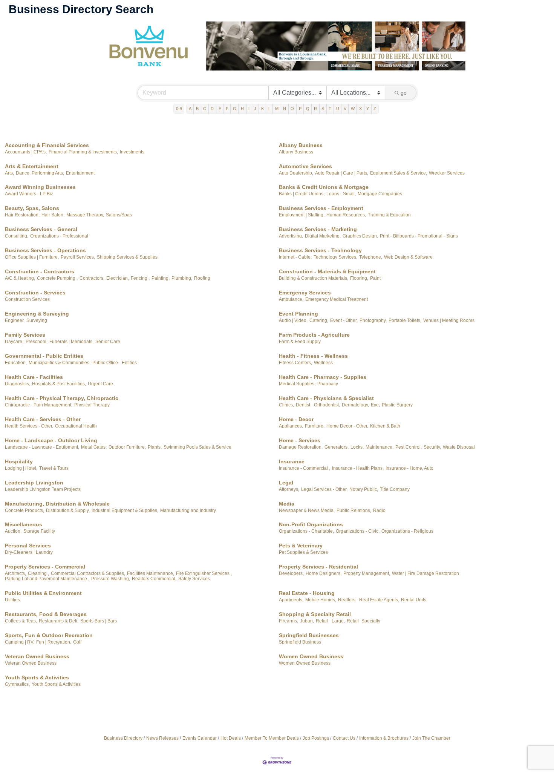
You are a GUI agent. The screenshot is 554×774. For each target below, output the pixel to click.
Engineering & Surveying (37, 314)
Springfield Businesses (309, 635)
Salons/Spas (119, 215)
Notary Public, (363, 489)
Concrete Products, (24, 510)
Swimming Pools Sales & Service (197, 447)
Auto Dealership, (296, 173)
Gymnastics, (17, 684)
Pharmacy (327, 383)
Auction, (13, 531)
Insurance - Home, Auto (409, 468)
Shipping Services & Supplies (127, 257)
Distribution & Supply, (68, 510)
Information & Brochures (384, 738)
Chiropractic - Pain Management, (38, 405)
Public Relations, (354, 510)
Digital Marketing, (323, 236)
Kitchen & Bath (385, 426)
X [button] (360, 108)
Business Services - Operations (45, 250)
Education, (16, 362)
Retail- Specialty (363, 621)
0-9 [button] (179, 108)
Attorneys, (289, 489)
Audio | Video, (293, 320)
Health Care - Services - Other (43, 419)
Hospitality (19, 461)
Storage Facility (39, 531)
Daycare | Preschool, (26, 341)
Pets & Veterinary (301, 546)
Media (286, 504)
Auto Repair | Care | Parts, (341, 173)
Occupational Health (76, 426)
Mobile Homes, (320, 599)
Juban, (307, 621)
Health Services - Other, (29, 426)
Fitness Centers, (295, 362)
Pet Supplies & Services (303, 552)
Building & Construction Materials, (313, 278)
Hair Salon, (52, 215)
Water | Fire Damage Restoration (425, 573)
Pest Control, (408, 447)
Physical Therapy (92, 405)
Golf (77, 642)
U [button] (337, 108)
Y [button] (367, 108)
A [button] (190, 108)
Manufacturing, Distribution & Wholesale (57, 504)
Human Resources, (346, 215)
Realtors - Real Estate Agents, (368, 599)
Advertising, (291, 236)
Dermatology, (355, 405)
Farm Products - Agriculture (314, 335)
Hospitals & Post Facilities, (59, 383)
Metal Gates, (94, 447)
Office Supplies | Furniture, (32, 257)
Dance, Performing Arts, (40, 173)
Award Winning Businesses (40, 187)
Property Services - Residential (318, 567)
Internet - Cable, (295, 257)
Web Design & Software (408, 257)
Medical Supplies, (297, 383)
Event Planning (298, 314)
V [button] (345, 108)
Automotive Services (305, 166)
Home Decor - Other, (347, 426)
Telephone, (370, 257)
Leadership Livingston (34, 483)
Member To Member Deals (272, 738)
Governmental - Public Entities (44, 356)
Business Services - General (41, 229)
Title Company (395, 489)
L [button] (269, 108)
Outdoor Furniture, (127, 447)
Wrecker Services (447, 173)
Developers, (291, 573)
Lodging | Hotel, (21, 468)
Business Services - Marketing (318, 229)
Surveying (36, 320)
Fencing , (140, 278)
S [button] (322, 108)
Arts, (9, 173)
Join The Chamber (431, 738)
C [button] (204, 108)
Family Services (25, 335)
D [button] (212, 108)
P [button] (300, 108)
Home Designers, (323, 573)
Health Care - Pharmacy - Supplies (322, 377)
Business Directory (123, 738)
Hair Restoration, (22, 215)
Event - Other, (344, 320)
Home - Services (299, 440)
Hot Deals (230, 738)
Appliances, (291, 426)
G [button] (234, 108)
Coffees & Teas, (21, 621)
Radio (379, 510)
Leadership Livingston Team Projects (43, 489)
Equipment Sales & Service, (398, 173)
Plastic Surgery (397, 405)
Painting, (161, 278)
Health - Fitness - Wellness (313, 356)
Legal (286, 483)
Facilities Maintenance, (150, 573)
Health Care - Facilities (34, 377)
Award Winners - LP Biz (29, 193)
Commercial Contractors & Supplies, (88, 573)
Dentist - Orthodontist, (318, 405)
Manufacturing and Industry (188, 510)
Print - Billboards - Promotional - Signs (419, 236)
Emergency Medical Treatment (336, 299)
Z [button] (374, 108)
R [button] (315, 108)
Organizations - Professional (59, 236)
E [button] (220, 108)
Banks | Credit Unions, (301, 193)
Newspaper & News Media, (307, 510)
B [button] (197, 108)
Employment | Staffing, (301, 215)
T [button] (330, 108)
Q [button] (307, 108)
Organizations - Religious (407, 531)
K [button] (262, 108)
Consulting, (16, 236)
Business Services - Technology (320, 250)
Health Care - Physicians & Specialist (326, 398)
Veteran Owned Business (37, 656)
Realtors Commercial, (154, 578)
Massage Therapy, (85, 215)
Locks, (357, 447)
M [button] (277, 108)
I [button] (248, 108)
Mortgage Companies (380, 193)
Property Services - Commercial (45, 567)
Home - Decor (296, 419)
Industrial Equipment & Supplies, (125, 510)
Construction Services (27, 299)
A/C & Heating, (20, 278)
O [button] (292, 108)
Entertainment (80, 173)
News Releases (162, 738)
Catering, (318, 320)
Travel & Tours (54, 468)
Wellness (323, 362)
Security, (432, 447)
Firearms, (288, 621)
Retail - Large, (330, 621)
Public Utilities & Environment (43, 593)
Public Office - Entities (114, 362)
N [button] (284, 108)
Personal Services (28, 546)
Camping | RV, (19, 642)
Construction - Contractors (39, 271)
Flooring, (359, 278)
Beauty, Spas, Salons (32, 208)
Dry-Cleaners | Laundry (29, 552)
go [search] (404, 93)
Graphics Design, (360, 236)
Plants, (155, 447)
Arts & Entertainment (31, 166)
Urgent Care (100, 383)
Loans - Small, (341, 193)
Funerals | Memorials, (71, 341)
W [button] (353, 108)
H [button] (242, 108)
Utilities (12, 599)
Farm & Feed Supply (300, 341)
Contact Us (344, 738)
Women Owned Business (311, 656)
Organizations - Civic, (358, 531)
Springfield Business (300, 642)
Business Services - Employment (321, 208)
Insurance (292, 461)
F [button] (227, 108)
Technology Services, (335, 257)
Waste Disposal (459, 447)
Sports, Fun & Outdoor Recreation (49, 635)
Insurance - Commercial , (304, 468)
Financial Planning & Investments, (83, 152)
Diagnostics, (17, 383)
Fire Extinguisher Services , (204, 573)
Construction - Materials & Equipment (327, 271)
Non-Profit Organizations (311, 524)
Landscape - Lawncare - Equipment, (42, 447)
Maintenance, (379, 447)
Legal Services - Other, (324, 489)
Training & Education (389, 215)
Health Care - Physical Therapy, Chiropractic (61, 398)
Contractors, (92, 278)
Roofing (202, 278)
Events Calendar (199, 738)
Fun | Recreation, (53, 642)
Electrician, (117, 278)
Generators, (336, 447)
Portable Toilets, (405, 320)
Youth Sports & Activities (37, 677)
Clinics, (286, 405)
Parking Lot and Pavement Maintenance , (47, 578)
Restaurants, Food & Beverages (46, 614)
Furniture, (314, 426)
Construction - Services (35, 293)
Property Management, (366, 573)
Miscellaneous (23, 524)
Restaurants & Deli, (58, 621)
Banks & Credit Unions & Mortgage (324, 187)
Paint (375, 278)
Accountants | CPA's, (26, 152)
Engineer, (14, 320)
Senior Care (107, 341)
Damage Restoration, (301, 447)
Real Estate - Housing (307, 593)
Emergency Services (305, 293)
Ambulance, (291, 299)
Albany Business (301, 145)
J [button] (255, 108)
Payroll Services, (78, 257)
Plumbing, (181, 278)
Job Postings (316, 738)
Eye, (375, 405)
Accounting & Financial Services (47, 145)
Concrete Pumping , (57, 278)
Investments (132, 152)
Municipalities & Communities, (59, 362)
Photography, (373, 320)
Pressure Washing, (110, 578)
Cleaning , (38, 573)
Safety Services (194, 578)
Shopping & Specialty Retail (315, 614)
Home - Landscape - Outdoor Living (51, 440)
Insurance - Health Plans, (358, 468)
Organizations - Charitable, (306, 531)
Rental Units (413, 599)
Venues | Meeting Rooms (448, 320)
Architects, (15, 573)
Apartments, (291, 599)
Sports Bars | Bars (98, 621)
